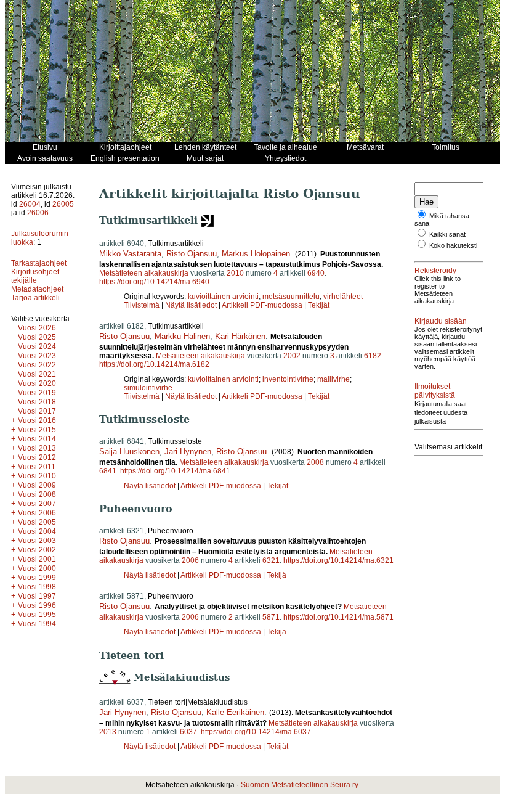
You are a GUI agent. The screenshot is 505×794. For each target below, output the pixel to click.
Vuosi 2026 (37, 328)
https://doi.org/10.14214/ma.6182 (154, 364)
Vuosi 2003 (37, 540)
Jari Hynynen (187, 451)
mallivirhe (333, 379)
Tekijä (276, 575)
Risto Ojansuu (191, 253)
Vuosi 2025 (37, 337)
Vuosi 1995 (37, 614)
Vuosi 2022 (37, 365)
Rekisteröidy (435, 270)
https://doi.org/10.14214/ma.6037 (256, 731)
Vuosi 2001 (37, 559)
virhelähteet (343, 296)
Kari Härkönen (240, 336)
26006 (38, 212)
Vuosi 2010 (37, 476)
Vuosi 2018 (37, 402)
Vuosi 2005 (37, 522)
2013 (107, 731)
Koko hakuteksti (453, 245)
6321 (271, 560)
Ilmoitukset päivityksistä (434, 390)
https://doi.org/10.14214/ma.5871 (338, 617)
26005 (63, 204)
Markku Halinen (182, 336)
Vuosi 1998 (37, 587)
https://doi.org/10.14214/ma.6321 (338, 560)
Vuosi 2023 (37, 355)
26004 (30, 204)
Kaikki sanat (447, 234)
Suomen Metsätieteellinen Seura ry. (300, 784)
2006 (190, 560)
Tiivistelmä (142, 305)
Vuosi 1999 (37, 577)
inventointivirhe (287, 379)
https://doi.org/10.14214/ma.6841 (175, 471)
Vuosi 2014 (37, 439)
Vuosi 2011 (36, 466)
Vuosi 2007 (37, 503)
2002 (292, 355)
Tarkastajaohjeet (39, 263)
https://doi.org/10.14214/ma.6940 (154, 281)
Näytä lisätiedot (192, 305)
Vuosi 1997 (37, 596)
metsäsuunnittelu (291, 296)
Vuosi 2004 (37, 531)
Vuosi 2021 (37, 374)
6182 (372, 355)
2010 (235, 273)
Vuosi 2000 (37, 568)
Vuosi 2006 (37, 513)
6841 (107, 471)
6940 (316, 273)
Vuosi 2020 (37, 383)
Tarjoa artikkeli (35, 297)
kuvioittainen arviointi (223, 296)
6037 (188, 731)
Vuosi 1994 (37, 624)
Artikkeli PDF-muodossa (262, 305)
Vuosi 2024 (37, 346)
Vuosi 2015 (37, 429)
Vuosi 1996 (37, 605)
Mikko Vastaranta (130, 253)
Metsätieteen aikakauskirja (143, 273)
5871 (271, 617)
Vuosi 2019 (37, 392)
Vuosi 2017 (37, 411)
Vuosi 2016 (37, 420)
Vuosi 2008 (37, 494)
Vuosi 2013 (37, 448)
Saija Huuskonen (129, 451)
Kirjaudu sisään (440, 321)
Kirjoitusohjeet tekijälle (35, 276)
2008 (315, 462)
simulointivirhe (148, 387)
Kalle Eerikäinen (235, 712)
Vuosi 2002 (37, 550)
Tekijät (318, 305)
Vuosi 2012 (37, 457)
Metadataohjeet (37, 289)
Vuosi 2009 (37, 485)
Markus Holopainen (256, 253)
